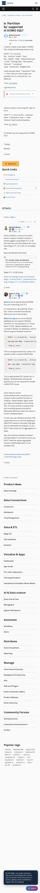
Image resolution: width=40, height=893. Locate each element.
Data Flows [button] (20, 760)
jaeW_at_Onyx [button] (14, 293)
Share (7, 154)
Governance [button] (20, 762)
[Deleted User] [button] (14, 35)
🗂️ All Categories (9, 175)
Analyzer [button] (21, 757)
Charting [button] (16, 755)
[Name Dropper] (19, 229)
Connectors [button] (18, 752)
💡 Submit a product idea (12, 193)
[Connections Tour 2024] (10, 229)
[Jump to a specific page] (34, 221)
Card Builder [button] (10, 757)
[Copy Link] (10, 44)
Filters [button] (7, 755)
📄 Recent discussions (11, 179)
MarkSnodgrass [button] (15, 227)
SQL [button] (7, 765)
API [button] (28, 757)
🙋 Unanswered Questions (20, 188)
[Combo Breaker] (22, 229)
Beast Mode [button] (18, 749)
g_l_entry (13, 83)
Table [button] (30, 762)
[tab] (6, 208)
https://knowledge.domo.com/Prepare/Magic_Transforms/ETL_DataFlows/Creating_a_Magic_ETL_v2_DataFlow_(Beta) (20, 279)
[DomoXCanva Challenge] (16, 229)
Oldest (12, 217)
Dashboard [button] (30, 752)
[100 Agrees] (19, 296)
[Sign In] (37, 8)
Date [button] (30, 760)
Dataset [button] (8, 752)
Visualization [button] (9, 760)
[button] (6, 36)
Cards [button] (7, 749)
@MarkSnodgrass (11, 318)
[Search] (33, 8)
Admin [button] (26, 755)
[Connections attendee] (13, 229)
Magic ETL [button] (30, 749)
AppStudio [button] (9, 762)
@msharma (8, 302)
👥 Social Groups (9, 197)
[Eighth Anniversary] (22, 296)
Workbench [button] (17, 765)
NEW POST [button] (12, 164)
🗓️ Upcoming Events (10, 184)
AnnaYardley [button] (28, 40)
